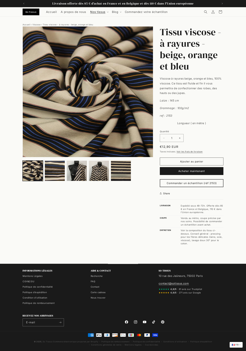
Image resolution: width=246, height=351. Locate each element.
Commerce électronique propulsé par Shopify (75, 341)
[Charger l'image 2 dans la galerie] (55, 171)
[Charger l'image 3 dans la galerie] (77, 171)
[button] (99, 12)
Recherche (97, 276)
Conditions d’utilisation (175, 341)
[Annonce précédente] (23, 3)
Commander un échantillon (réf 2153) (192, 183)
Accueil (26, 24)
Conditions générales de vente (106, 345)
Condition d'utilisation (35, 297)
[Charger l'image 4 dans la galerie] (99, 171)
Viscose (36, 24)
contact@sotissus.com (174, 283)
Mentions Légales (33, 276)
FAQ (93, 281)
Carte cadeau (98, 292)
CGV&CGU (28, 281)
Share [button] (166, 193)
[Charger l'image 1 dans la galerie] (33, 171)
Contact (95, 286)
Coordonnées (151, 345)
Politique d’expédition (35, 292)
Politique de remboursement (39, 303)
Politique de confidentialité (38, 286)
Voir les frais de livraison (190, 151)
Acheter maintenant (191, 171)
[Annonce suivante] (222, 3)
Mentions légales (133, 345)
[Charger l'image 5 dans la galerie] (121, 171)
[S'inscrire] (60, 322)
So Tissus (48, 341)
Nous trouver (98, 297)
